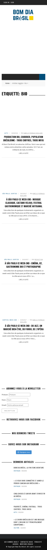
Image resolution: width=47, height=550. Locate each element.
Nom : (4, 400)
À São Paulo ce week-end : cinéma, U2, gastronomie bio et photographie (23, 265)
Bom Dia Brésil (20, 547)
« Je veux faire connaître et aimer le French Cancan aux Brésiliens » (29, 481)
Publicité (38, 542)
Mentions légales (26, 544)
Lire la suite (23, 153)
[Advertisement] (23, 47)
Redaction (39, 259)
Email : (4, 405)
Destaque (17, 471)
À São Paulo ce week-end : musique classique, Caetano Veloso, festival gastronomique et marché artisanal (23, 203)
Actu (6, 133)
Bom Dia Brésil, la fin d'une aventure (29, 467)
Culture (16, 528)
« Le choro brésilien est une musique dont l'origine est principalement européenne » (29, 522)
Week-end (13, 320)
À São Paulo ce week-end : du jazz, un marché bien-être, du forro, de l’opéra (23, 327)
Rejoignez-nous (25, 452)
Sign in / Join (9, 2)
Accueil (15, 544)
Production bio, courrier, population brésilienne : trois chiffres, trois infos (23, 138)
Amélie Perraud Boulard (33, 133)
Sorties (14, 194)
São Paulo (6, 194)
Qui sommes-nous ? (11, 542)
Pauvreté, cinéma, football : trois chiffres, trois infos (28, 507)
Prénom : (5, 394)
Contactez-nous (26, 542)
